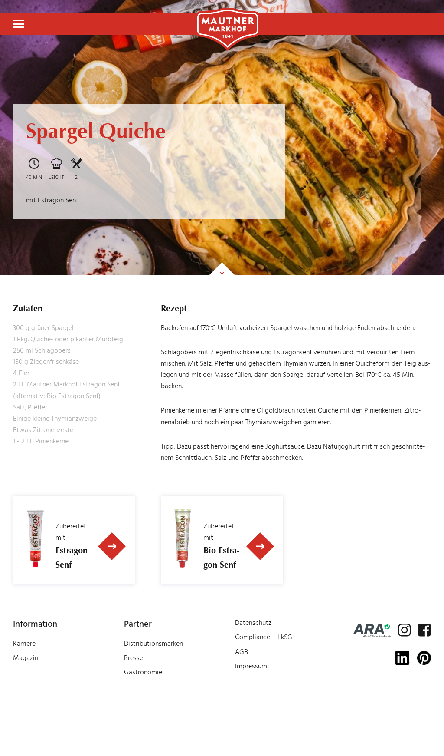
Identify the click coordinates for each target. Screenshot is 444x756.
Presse (133, 658)
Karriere (24, 643)
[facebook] (424, 630)
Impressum (251, 666)
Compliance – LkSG (263, 637)
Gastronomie (143, 672)
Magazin (25, 658)
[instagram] (404, 630)
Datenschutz (253, 622)
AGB (241, 651)
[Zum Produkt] (112, 546)
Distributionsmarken (153, 643)
